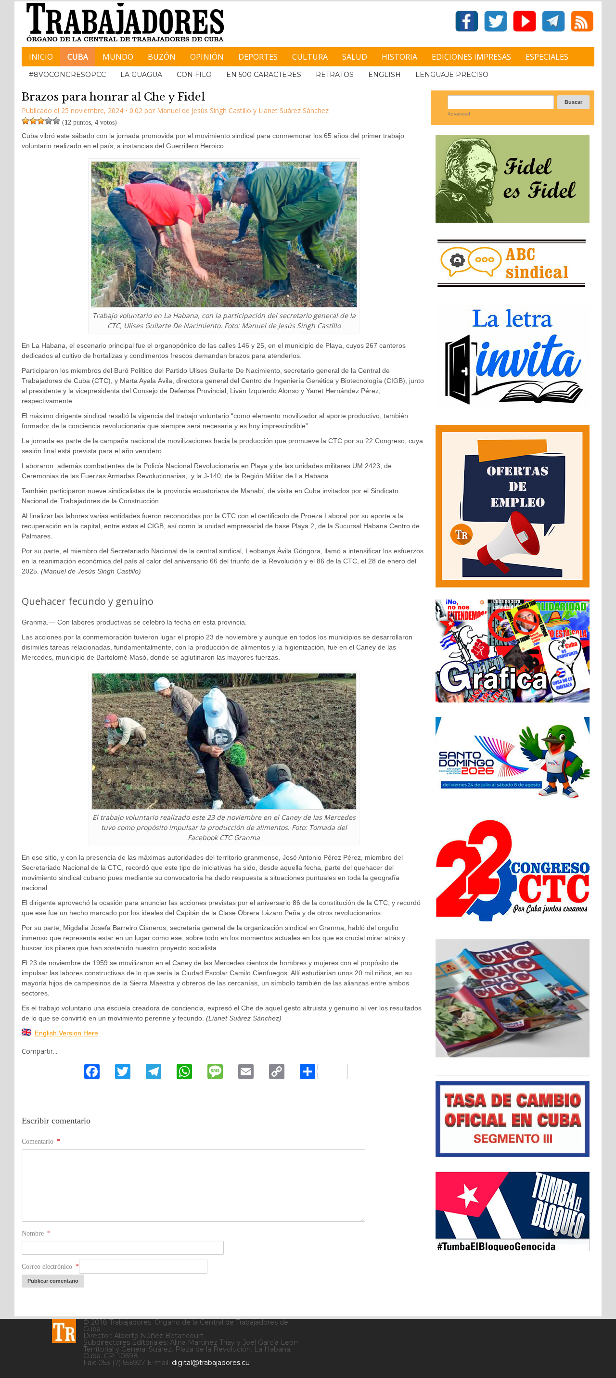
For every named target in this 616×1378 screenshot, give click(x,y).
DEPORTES (258, 56)
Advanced (459, 113)
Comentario (41, 1141)
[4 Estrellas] (48, 121)
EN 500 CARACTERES (263, 74)
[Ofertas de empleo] (513, 506)
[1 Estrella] (25, 121)
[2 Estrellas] (33, 121)
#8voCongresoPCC (67, 74)
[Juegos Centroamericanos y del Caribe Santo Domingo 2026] (513, 801)
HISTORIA (399, 56)
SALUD (354, 56)
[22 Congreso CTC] (513, 918)
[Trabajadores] (64, 1331)
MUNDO (118, 56)
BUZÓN (162, 56)
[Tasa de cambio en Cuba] (513, 1153)
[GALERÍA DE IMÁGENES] (513, 699)
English (384, 74)
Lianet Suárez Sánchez (293, 110)
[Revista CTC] (513, 1057)
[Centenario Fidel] (513, 219)
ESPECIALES (547, 56)
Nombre (36, 1233)
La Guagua (141, 74)
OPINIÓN (207, 56)
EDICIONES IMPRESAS (471, 56)
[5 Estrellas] (56, 121)
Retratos (335, 74)
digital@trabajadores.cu (211, 1362)
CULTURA (310, 56)
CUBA (77, 56)
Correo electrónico (50, 1266)
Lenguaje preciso (451, 74)
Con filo (194, 74)
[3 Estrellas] (41, 121)
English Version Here (66, 1033)
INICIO (41, 56)
